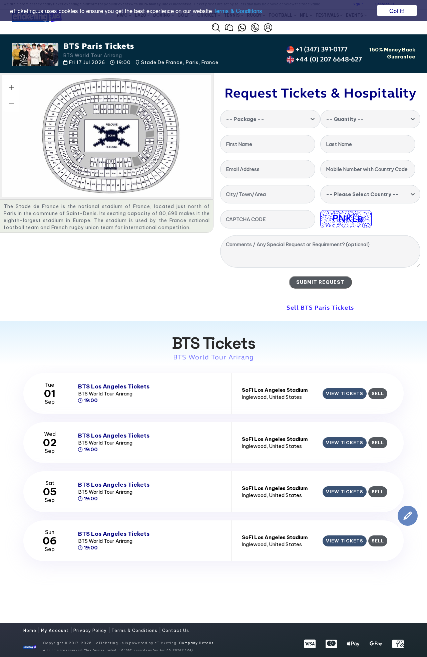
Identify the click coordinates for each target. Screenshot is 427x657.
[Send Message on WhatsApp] (242, 26)
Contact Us (175, 630)
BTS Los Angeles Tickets (113, 386)
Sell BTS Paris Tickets (320, 307)
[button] (216, 27)
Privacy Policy (90, 630)
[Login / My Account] (268, 26)
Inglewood (254, 397)
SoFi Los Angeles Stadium (275, 390)
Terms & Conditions (238, 11)
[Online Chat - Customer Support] (229, 26)
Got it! (397, 10)
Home (30, 630)
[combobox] (270, 119)
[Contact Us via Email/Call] (255, 26)
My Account (55, 630)
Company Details (196, 643)
